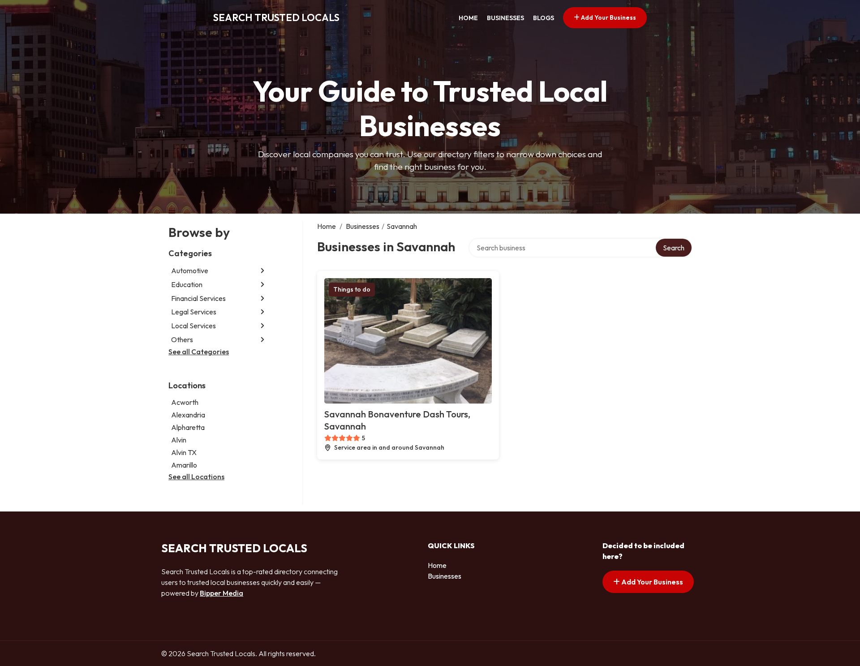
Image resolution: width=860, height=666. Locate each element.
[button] (262, 271)
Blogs (543, 18)
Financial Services (198, 298)
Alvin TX (184, 452)
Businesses (505, 18)
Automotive (189, 270)
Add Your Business (608, 17)
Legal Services (193, 311)
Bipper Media (221, 593)
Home (468, 18)
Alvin (178, 439)
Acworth (184, 402)
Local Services (193, 325)
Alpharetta (188, 427)
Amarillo (184, 464)
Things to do (351, 289)
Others (182, 339)
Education (186, 284)
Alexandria (188, 414)
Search (673, 247)
